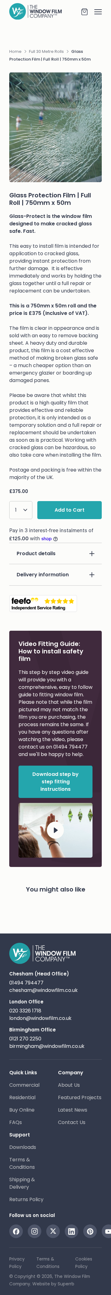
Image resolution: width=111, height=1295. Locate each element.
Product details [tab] (36, 553)
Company (70, 1072)
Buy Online (22, 1109)
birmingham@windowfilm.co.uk (46, 1046)
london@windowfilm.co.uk (40, 1018)
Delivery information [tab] (43, 574)
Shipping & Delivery (22, 1183)
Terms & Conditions (22, 1163)
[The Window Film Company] (45, 11)
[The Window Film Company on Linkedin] (71, 1231)
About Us (69, 1085)
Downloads (22, 1147)
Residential (22, 1097)
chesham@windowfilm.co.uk (43, 990)
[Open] (95, 12)
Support (19, 1134)
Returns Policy (26, 1199)
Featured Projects (79, 1097)
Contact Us (71, 1122)
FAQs (15, 1122)
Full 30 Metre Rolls (46, 51)
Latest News (72, 1109)
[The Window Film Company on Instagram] (34, 1231)
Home (15, 51)
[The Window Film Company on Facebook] (16, 1231)
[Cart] (84, 12)
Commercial (24, 1085)
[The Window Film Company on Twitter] (53, 1231)
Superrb (66, 1284)
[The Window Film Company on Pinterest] (90, 1231)
